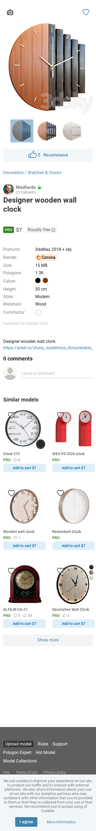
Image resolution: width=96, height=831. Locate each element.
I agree (26, 821)
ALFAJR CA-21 (15, 609)
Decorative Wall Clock (70, 609)
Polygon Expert (17, 752)
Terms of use (26, 772)
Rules (43, 743)
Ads (6, 772)
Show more (48, 640)
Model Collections (20, 761)
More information (61, 822)
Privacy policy (54, 772)
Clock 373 (11, 454)
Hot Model (45, 752)
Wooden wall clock (18, 531)
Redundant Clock (66, 531)
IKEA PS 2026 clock (68, 454)
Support (60, 743)
